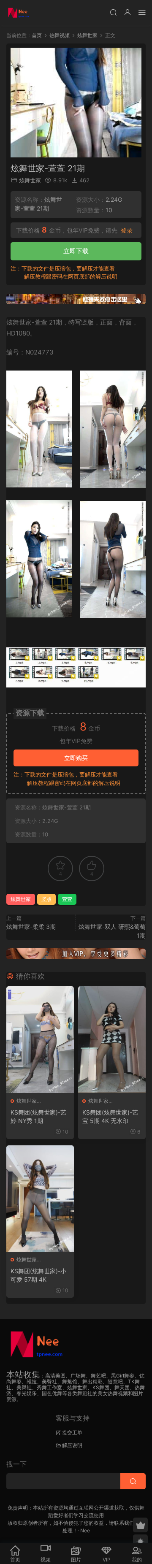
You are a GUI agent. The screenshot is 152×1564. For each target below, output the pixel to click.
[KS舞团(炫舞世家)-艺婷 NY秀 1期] (40, 1039)
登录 (127, 230)
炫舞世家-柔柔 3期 (31, 926)
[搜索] (113, 12)
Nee (85, 1530)
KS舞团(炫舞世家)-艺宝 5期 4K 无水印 (110, 1116)
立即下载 (76, 251)
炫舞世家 (30, 180)
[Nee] (19, 12)
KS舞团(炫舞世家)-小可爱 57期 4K (38, 1275)
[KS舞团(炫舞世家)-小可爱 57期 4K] (40, 1198)
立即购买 (76, 757)
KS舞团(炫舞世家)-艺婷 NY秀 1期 (38, 1116)
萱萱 (67, 899)
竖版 (46, 899)
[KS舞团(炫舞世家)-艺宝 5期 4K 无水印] (112, 1039)
